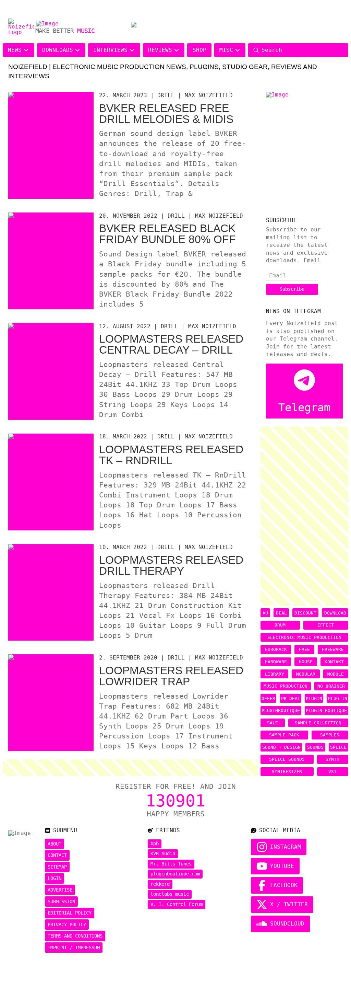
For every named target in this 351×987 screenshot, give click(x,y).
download (335, 613)
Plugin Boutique (326, 710)
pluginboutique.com (175, 873)
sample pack (284, 734)
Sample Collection (318, 722)
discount (305, 613)
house (306, 661)
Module (335, 674)
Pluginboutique (281, 710)
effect (325, 625)
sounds (315, 747)
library (274, 674)
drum (280, 625)
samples (329, 734)
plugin (314, 698)
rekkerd (160, 884)
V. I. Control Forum (176, 904)
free (304, 649)
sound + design (281, 747)
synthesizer (287, 771)
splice (338, 747)
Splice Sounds (287, 759)
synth (332, 759)
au (265, 613)
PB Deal (290, 698)
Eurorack (276, 649)
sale (272, 722)
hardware (276, 661)
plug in (337, 698)
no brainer (331, 686)
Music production (285, 686)
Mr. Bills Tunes (171, 864)
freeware (333, 649)
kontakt (334, 661)
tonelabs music (169, 894)
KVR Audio (162, 853)
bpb (154, 843)
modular (305, 674)
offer (268, 698)
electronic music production (304, 637)
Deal (281, 613)
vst (332, 771)
